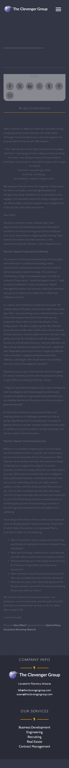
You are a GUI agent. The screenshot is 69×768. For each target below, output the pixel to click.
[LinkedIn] (29, 86)
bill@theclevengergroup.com (34, 690)
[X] (19, 86)
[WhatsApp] (39, 86)
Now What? (20, 625)
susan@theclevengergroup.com (35, 694)
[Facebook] (10, 86)
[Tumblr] (49, 86)
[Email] (10, 95)
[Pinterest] (59, 86)
